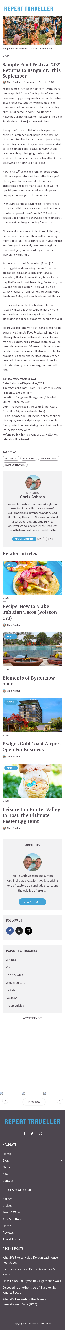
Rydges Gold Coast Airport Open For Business (32, 746)
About (7, 1174)
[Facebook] (10, 931)
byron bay (28, 458)
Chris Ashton (14, 82)
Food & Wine (14, 975)
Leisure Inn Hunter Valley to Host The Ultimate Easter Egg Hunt (31, 815)
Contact (8, 1180)
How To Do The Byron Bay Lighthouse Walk (32, 1281)
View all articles (24, 539)
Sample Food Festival (25, 148)
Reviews (11, 998)
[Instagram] (28, 931)
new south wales (15, 464)
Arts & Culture (15, 982)
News (6, 56)
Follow (35, 1102)
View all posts (32, 901)
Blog (6, 1160)
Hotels (10, 990)
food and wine (49, 458)
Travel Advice (15, 1005)
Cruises (11, 967)
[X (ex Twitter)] (19, 931)
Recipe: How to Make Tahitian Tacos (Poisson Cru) (30, 612)
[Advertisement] (32, 1054)
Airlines (11, 960)
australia (11, 458)
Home (7, 1154)
